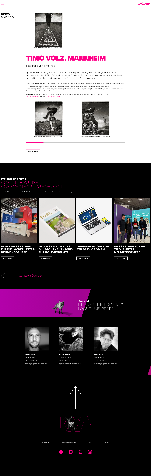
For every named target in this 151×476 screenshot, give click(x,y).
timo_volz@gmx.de (32, 96)
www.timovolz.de (52, 96)
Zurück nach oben (75, 409)
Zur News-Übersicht (31, 275)
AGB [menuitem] (90, 442)
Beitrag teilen (33, 151)
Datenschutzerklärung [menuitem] (69, 442)
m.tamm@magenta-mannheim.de (36, 364)
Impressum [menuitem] (45, 442)
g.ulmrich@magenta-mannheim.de (105, 364)
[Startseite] (143, 4)
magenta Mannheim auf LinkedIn (71, 452)
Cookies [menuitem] (106, 442)
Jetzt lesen (7, 258)
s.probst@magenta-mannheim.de (70, 364)
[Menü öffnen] (2, 4)
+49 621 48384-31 (31, 360)
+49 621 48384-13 (65, 360)
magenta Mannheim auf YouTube (80, 452)
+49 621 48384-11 (100, 360)
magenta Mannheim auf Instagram (90, 452)
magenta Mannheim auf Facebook (61, 452)
